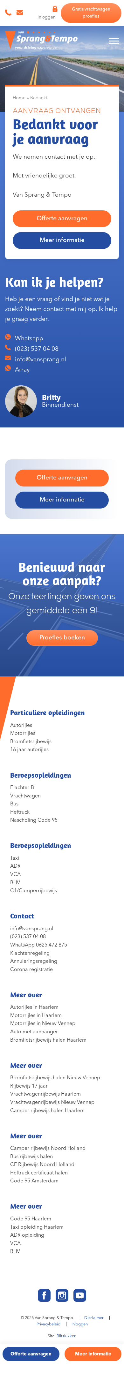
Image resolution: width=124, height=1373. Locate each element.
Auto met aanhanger (34, 1031)
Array (21, 370)
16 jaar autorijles (29, 749)
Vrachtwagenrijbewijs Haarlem (45, 1094)
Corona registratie (31, 969)
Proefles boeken (62, 637)
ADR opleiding (27, 1235)
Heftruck (20, 812)
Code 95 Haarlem (30, 1218)
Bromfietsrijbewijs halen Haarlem (48, 1040)
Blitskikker (66, 1335)
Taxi (14, 858)
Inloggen (80, 1324)
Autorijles (21, 725)
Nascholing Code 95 (34, 820)
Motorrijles (22, 733)
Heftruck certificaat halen (39, 1172)
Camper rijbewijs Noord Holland (48, 1148)
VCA (15, 874)
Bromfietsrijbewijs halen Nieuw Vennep (55, 1077)
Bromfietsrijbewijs (31, 741)
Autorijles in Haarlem (34, 1007)
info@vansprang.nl (39, 359)
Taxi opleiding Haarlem (37, 1227)
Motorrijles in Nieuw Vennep (42, 1023)
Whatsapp (28, 338)
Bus (14, 803)
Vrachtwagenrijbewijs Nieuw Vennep (52, 1102)
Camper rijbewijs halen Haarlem (47, 1110)
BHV (15, 882)
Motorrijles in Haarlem (36, 1015)
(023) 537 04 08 (36, 349)
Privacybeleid (48, 1324)
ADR (15, 866)
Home (19, 98)
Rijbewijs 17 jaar (29, 1086)
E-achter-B (22, 787)
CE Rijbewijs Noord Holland (42, 1164)
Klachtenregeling (30, 953)
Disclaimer (94, 1317)
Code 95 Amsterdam (34, 1180)
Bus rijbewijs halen (31, 1156)
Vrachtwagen (25, 795)
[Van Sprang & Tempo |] (41, 42)
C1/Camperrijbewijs (33, 890)
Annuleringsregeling (33, 961)
